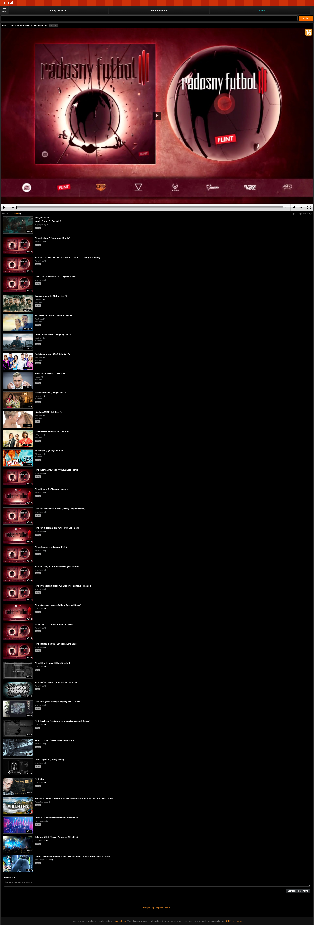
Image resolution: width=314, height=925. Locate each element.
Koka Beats (14, 214)
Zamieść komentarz (298, 891)
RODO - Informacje (233, 921)
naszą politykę (119, 921)
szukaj (306, 18)
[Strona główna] (8, 3)
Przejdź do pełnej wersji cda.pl (157, 908)
